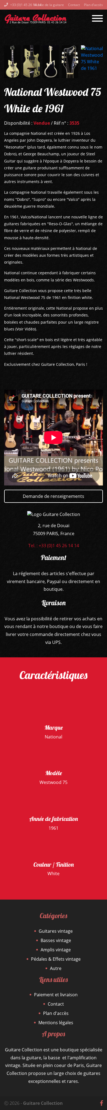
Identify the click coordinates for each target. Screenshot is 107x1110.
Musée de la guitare (48, 4)
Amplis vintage (56, 950)
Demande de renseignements (53, 496)
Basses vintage (56, 940)
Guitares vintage (56, 931)
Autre (55, 968)
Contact (74, 4)
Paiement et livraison (56, 995)
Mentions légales (55, 1023)
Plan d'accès (93, 4)
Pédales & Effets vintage (56, 959)
